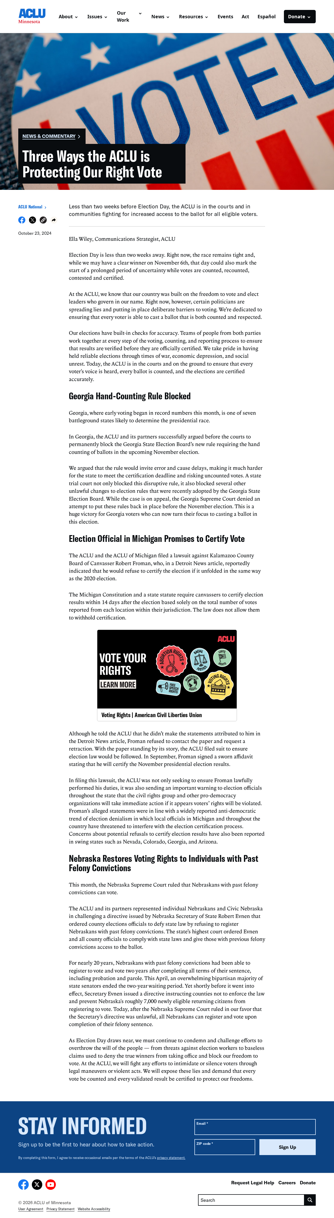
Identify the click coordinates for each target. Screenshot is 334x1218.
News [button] (157, 16)
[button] (43, 220)
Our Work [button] (123, 16)
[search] (310, 1200)
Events (225, 16)
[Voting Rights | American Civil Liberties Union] (167, 675)
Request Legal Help (252, 1182)
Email (202, 1123)
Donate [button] (296, 16)
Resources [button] (191, 16)
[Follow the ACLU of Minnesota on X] (37, 1185)
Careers (287, 1182)
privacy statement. (171, 1158)
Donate (308, 1182)
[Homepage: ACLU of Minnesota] (36, 16)
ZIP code (204, 1143)
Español (267, 16)
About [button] (66, 16)
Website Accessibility (94, 1209)
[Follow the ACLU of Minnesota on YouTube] (50, 1185)
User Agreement (30, 1209)
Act (245, 16)
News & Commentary (48, 136)
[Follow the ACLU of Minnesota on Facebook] (23, 1185)
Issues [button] (94, 16)
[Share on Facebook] (21, 222)
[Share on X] (32, 222)
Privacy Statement (60, 1209)
